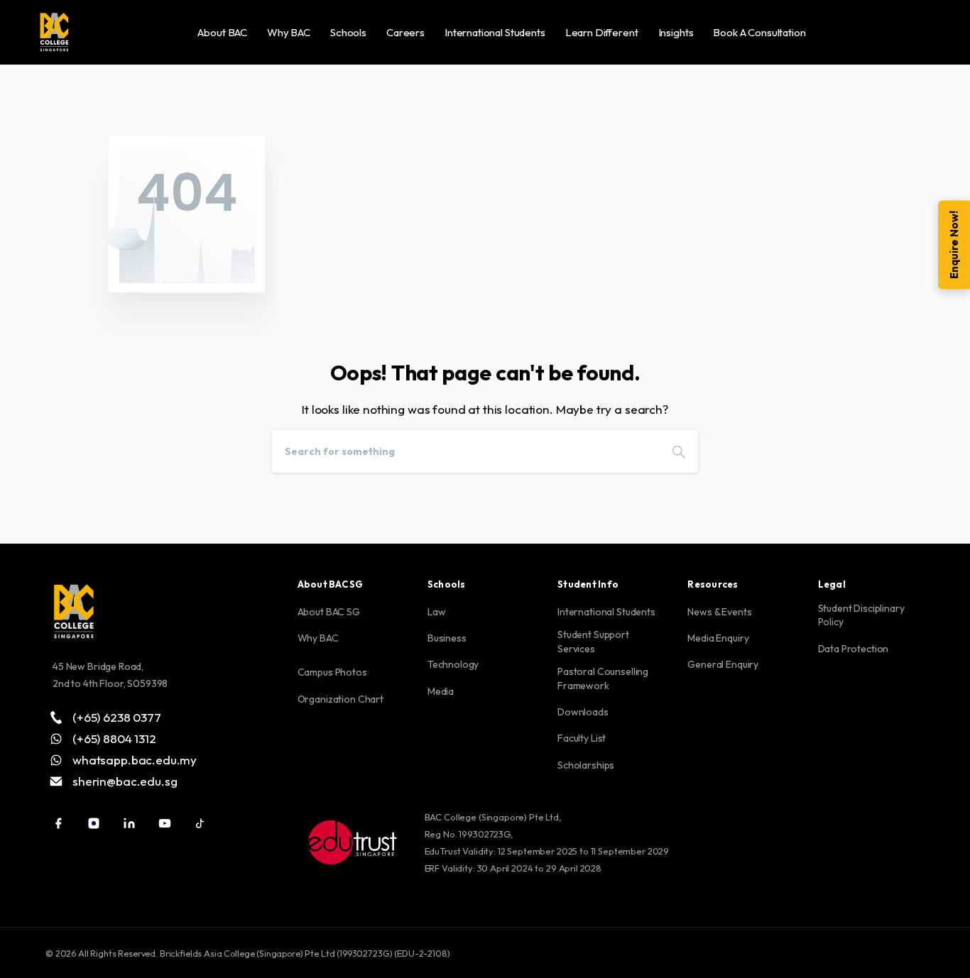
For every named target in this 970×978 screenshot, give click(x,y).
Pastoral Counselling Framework (602, 678)
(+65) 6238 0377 (116, 717)
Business (447, 638)
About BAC (222, 32)
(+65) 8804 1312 (114, 738)
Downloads (583, 711)
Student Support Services (593, 641)
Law (436, 611)
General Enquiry (722, 664)
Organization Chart (340, 699)
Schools (348, 32)
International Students (495, 32)
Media (440, 691)
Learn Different (601, 32)
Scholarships (585, 765)
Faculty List (581, 738)
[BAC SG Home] (54, 32)
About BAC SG (329, 611)
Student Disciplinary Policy (861, 615)
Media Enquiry (717, 638)
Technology (453, 664)
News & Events (719, 611)
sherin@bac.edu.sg (124, 781)
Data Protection (853, 648)
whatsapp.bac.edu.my (134, 759)
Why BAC (288, 32)
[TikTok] (200, 823)
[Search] (679, 451)
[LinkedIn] (129, 823)
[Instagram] (94, 823)
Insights (676, 32)
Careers (405, 32)
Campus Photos (332, 672)
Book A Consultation (759, 32)
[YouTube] (165, 823)
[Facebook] (58, 823)
